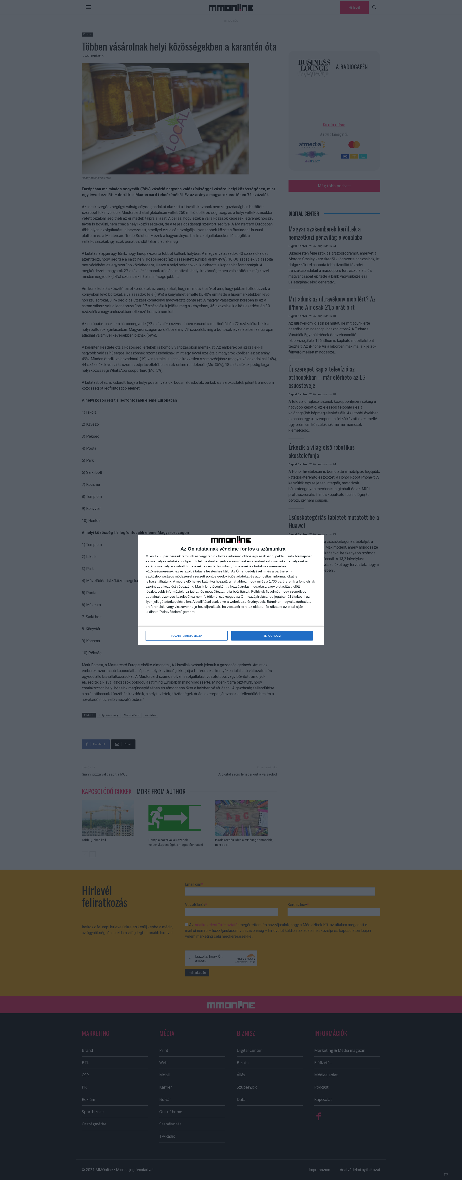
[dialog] (231, 590)
